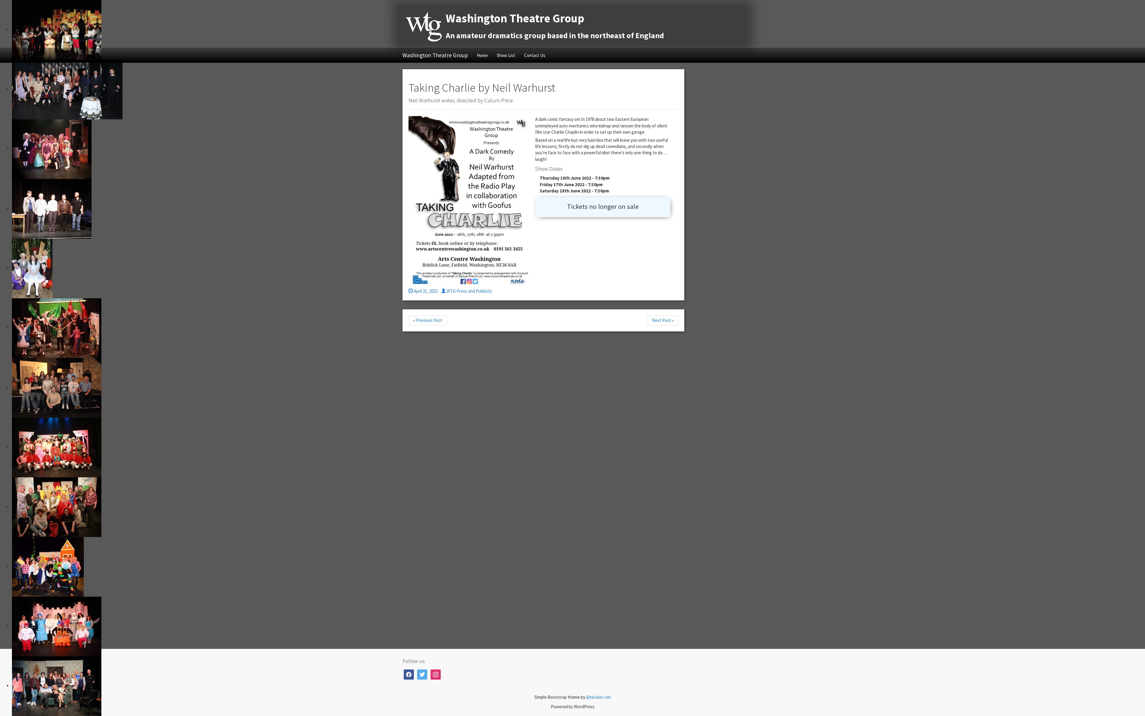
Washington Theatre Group (435, 55)
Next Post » (663, 320)
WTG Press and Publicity (469, 291)
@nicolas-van (598, 697)
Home (482, 55)
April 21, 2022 (425, 291)
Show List (506, 55)
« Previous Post (427, 320)
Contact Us (534, 55)
